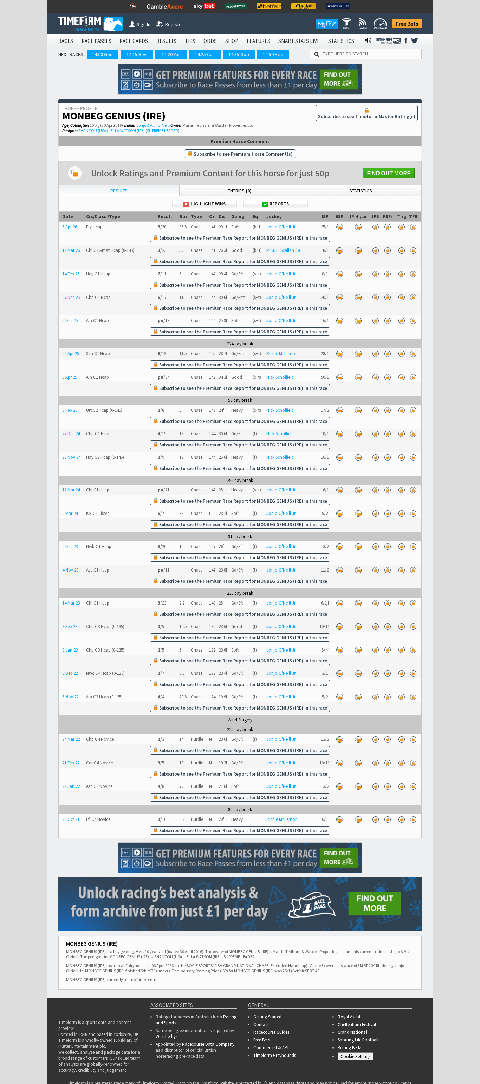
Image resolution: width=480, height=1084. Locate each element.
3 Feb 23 (69, 626)
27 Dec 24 (71, 434)
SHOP (231, 41)
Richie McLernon (282, 354)
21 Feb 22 (70, 763)
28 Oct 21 (70, 819)
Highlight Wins (208, 204)
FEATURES (258, 41)
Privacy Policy (197, 1070)
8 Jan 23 (70, 650)
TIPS (190, 41)
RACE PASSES (96, 41)
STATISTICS (341, 41)
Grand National (352, 1032)
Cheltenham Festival (357, 1024)
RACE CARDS (133, 41)
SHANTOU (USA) (93, 130)
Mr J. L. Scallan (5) (283, 250)
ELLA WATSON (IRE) (128, 130)
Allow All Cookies (342, 1063)
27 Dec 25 (71, 297)
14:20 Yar (171, 54)
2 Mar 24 (70, 513)
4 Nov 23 (70, 570)
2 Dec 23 (70, 546)
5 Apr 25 (69, 377)
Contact (261, 1024)
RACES (65, 41)
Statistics (360, 191)
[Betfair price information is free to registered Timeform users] (339, 226)
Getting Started (267, 1017)
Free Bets (407, 23)
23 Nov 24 (71, 457)
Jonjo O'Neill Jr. (281, 227)
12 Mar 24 (71, 490)
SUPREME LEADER (162, 130)
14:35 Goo (238, 54)
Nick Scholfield (280, 377)
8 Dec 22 (70, 673)
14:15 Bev (137, 54)
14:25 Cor (204, 54)
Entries (240, 191)
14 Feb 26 (70, 274)
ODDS (210, 41)
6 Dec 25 (70, 321)
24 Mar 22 (71, 739)
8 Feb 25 (69, 410)
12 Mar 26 (71, 250)
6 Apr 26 (69, 227)
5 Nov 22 (70, 697)
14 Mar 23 (71, 603)
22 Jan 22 (71, 786)
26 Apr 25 (70, 354)
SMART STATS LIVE (299, 41)
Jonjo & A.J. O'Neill (153, 125)
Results (119, 191)
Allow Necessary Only (395, 1063)
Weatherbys (166, 1036)
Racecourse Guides (271, 1032)
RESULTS (166, 41)
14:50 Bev (273, 54)
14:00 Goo (102, 54)
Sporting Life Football (358, 1040)
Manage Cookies (447, 1063)
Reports (279, 204)
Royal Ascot (349, 1017)
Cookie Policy (148, 1070)
